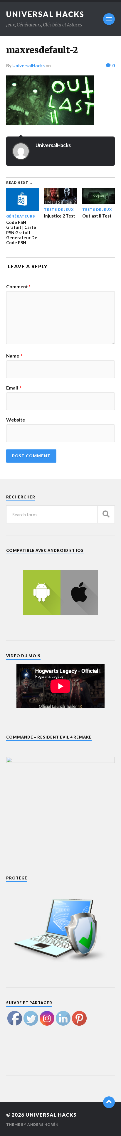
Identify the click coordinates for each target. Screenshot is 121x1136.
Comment (18, 286)
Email (13, 387)
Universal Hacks (45, 14)
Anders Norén (42, 1124)
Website (15, 419)
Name (14, 355)
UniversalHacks (28, 65)
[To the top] (109, 1102)
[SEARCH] (106, 514)
